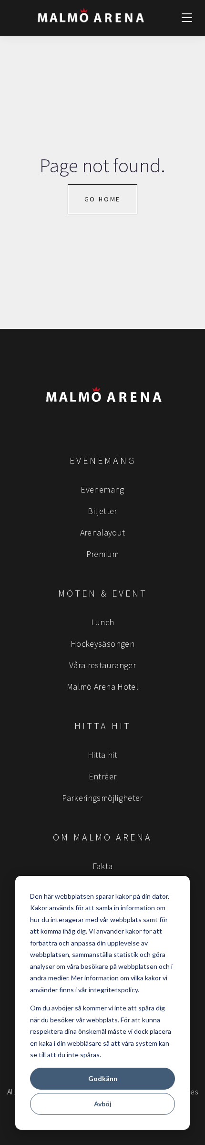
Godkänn (102, 1078)
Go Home (102, 199)
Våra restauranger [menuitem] (102, 665)
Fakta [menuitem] (102, 866)
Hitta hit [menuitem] (102, 754)
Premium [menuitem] (102, 553)
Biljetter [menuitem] (102, 510)
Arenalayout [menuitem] (102, 532)
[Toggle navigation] (186, 18)
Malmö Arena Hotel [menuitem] (102, 686)
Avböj (103, 1104)
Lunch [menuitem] (102, 622)
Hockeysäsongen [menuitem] (102, 643)
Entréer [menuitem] (103, 776)
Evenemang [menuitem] (102, 489)
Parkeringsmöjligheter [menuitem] (102, 797)
